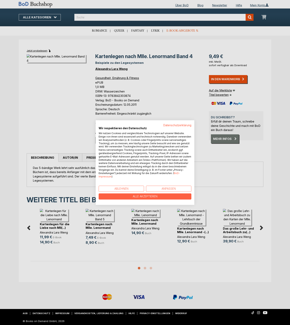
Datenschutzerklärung (177, 125)
